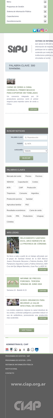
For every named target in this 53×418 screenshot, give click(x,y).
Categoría (18, 150)
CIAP (21, 188)
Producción (31, 188)
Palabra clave (17, 137)
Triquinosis (11, 193)
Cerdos (35, 182)
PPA (17, 216)
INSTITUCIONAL (11, 369)
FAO (27, 205)
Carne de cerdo (36, 210)
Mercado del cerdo (14, 176)
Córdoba (10, 222)
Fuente (20, 143)
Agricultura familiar (14, 205)
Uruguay (40, 216)
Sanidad (29, 199)
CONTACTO (9, 373)
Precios (28, 176)
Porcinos (38, 176)
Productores (28, 216)
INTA (8, 188)
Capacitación (23, 182)
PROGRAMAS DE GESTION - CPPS (18, 360)
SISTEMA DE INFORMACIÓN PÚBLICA (19, 364)
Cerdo (9, 216)
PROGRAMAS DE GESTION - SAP (17, 356)
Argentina (35, 193)
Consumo (23, 193)
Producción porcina (14, 199)
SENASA (10, 182)
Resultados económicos (16, 210)
